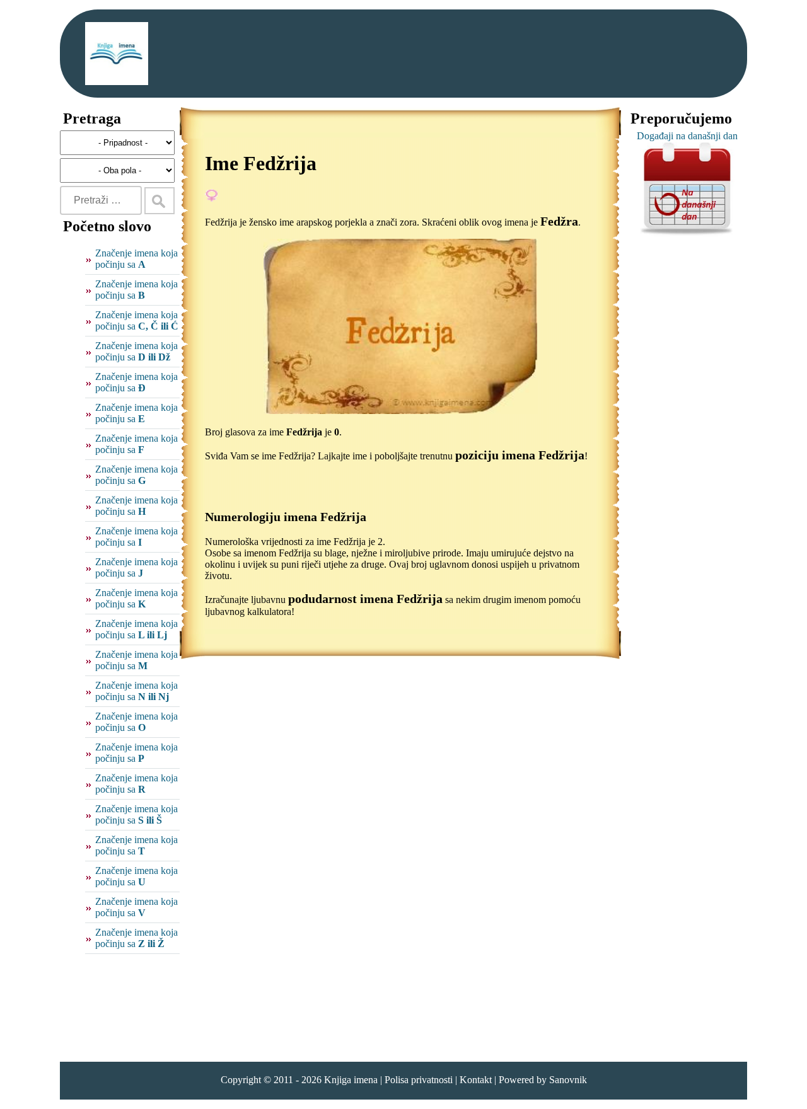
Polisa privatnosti (419, 1079)
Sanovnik (568, 1079)
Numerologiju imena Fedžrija (285, 517)
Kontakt (476, 1079)
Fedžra (559, 221)
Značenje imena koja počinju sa (136, 259)
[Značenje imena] (116, 53)
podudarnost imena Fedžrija (365, 599)
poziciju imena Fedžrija (519, 455)
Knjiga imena (351, 1079)
